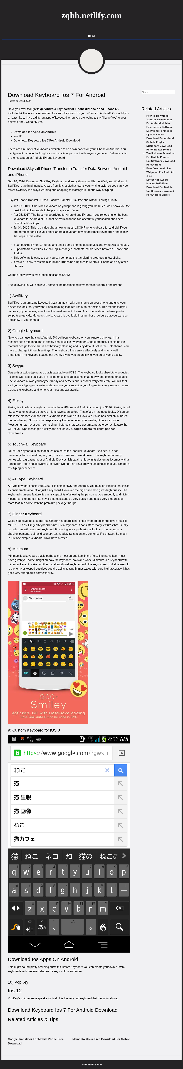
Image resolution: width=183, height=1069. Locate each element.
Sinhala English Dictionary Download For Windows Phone (159, 146)
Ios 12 (18, 136)
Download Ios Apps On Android (35, 131)
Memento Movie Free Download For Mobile (101, 1039)
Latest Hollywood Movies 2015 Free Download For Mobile (159, 183)
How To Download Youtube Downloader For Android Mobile (159, 119)
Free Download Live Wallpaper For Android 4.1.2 (160, 172)
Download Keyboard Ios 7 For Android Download (47, 140)
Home (91, 35)
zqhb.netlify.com (91, 15)
